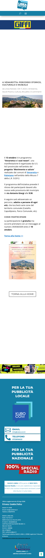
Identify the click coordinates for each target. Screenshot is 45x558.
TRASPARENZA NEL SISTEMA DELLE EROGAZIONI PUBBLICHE (16, 538)
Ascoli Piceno (8, 92)
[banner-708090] (22, 373)
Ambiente (32, 89)
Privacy (5, 504)
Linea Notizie (10, 89)
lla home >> (13, 236)
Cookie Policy (16, 504)
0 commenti (36, 92)
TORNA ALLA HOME (22, 294)
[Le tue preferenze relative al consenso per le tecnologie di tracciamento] (41, 554)
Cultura (18, 92)
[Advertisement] (22, 54)
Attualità (25, 92)
